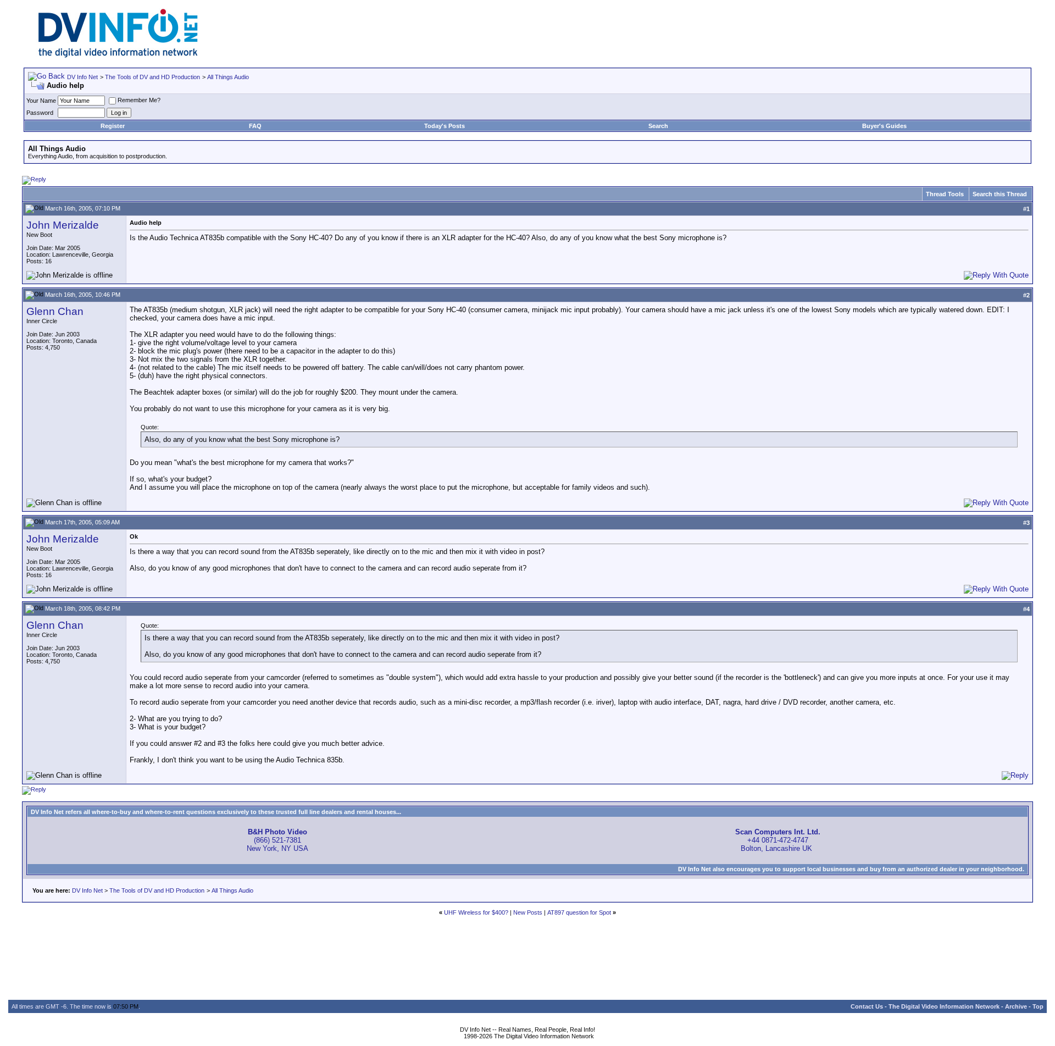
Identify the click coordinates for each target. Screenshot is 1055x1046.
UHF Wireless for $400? (476, 912)
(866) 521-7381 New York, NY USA (277, 840)
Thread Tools (945, 194)
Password (39, 112)
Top (1037, 1006)
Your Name (41, 100)
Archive (1016, 1006)
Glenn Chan (55, 311)
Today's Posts (444, 126)
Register (113, 126)
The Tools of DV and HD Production (152, 77)
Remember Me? (139, 100)
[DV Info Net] (118, 55)
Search (658, 126)
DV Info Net (82, 77)
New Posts (527, 912)
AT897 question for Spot (579, 912)
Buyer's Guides (884, 126)
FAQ (255, 126)
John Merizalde (62, 225)
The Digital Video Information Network (944, 1006)
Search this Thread (1000, 194)
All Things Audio (228, 77)
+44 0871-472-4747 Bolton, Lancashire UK (777, 840)
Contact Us (867, 1006)
